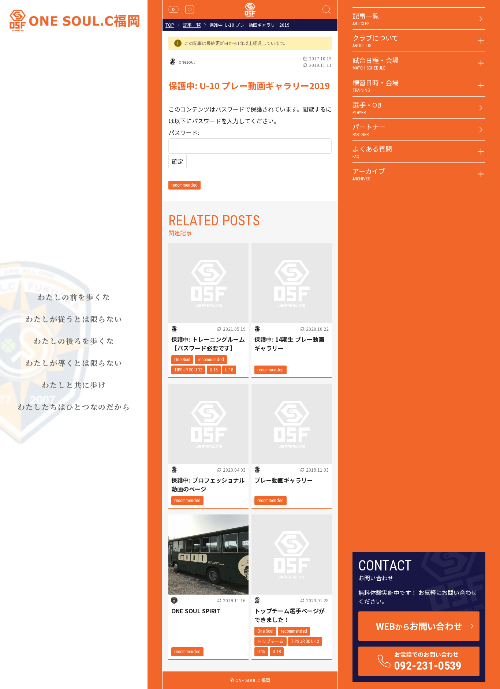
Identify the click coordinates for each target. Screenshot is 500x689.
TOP (169, 25)
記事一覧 (192, 25)
